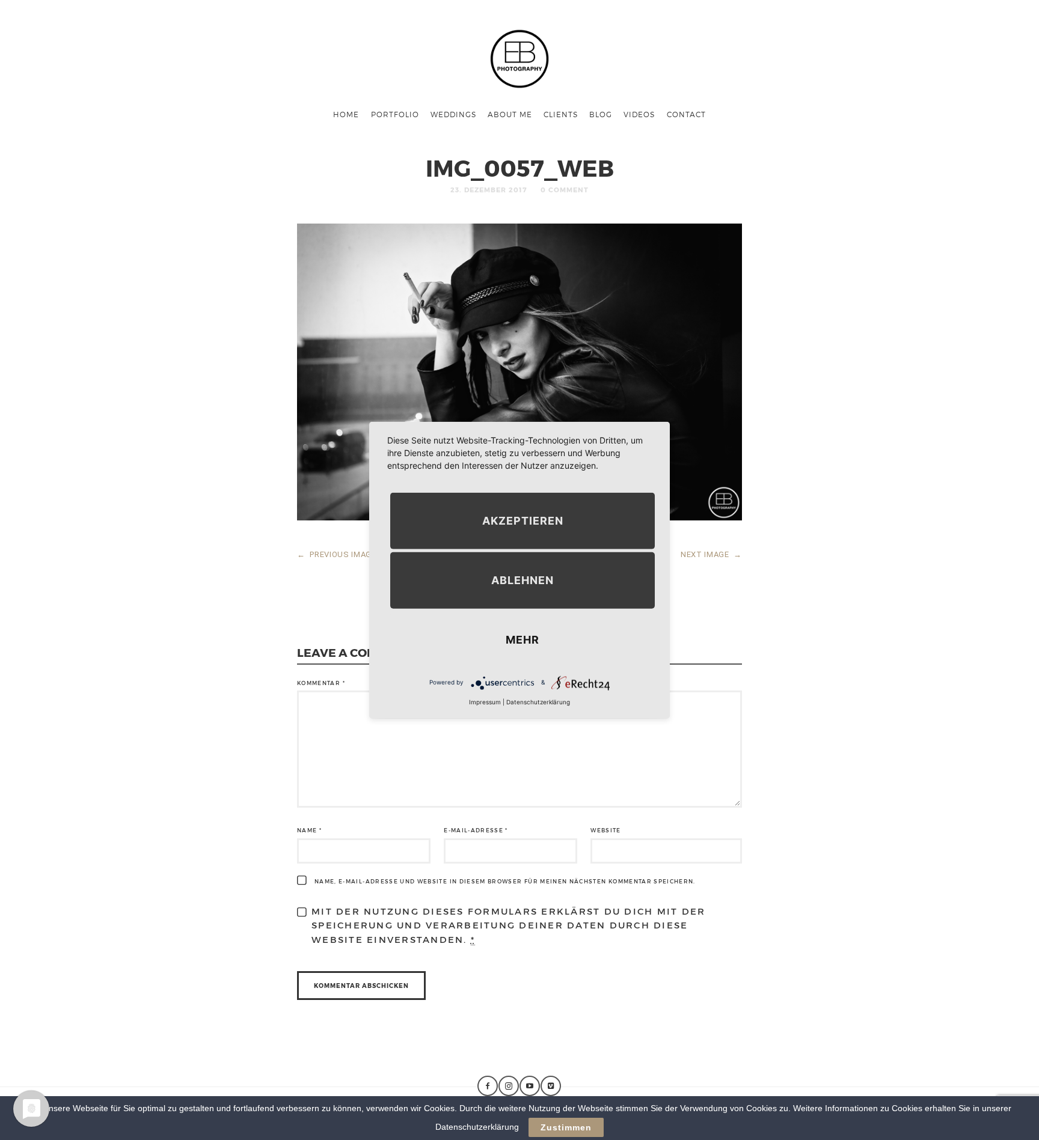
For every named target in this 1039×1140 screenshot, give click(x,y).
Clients (561, 114)
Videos (639, 114)
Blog (600, 114)
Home (346, 114)
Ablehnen (522, 579)
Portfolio (395, 114)
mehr (522, 639)
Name (309, 830)
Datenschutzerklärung (538, 701)
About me (510, 114)
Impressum (485, 701)
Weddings (453, 114)
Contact (686, 114)
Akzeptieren (522, 520)
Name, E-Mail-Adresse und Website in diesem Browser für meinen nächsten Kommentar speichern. (505, 881)
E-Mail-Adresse (476, 830)
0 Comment (565, 190)
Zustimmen (566, 1127)
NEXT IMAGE (711, 554)
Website (605, 830)
